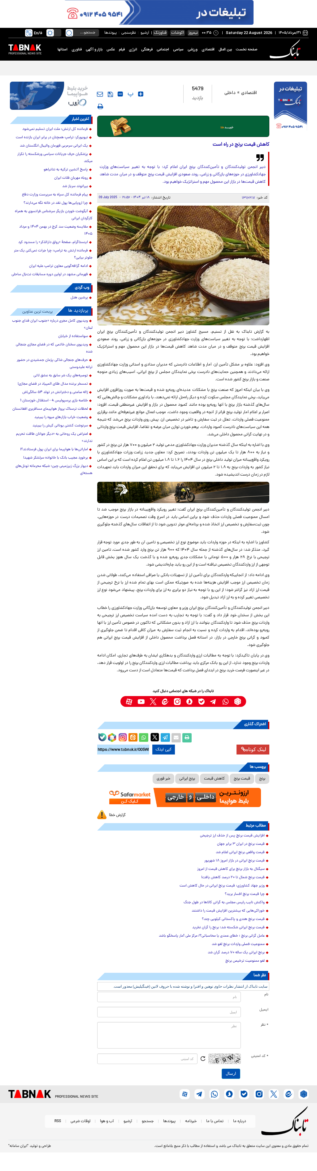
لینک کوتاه (256, 749)
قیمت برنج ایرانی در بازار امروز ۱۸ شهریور (234, 861)
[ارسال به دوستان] (176, 737)
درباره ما (239, 1121)
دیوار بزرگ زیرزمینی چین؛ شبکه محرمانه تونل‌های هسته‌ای (54, 470)
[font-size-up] (141, 94)
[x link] (153, 701)
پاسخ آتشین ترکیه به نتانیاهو (66, 170)
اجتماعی (163, 49)
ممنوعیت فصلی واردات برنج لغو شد (238, 944)
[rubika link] (237, 701)
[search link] (69, 32)
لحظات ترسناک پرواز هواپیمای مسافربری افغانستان (50, 409)
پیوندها (110, 33)
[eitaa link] (165, 701)
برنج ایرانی (187, 779)
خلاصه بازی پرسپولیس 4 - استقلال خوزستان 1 (54, 401)
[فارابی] (183, 126)
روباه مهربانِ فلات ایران (71, 178)
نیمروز (193, 33)
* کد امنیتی (259, 1056)
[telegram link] (213, 701)
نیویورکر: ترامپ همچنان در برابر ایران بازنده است (52, 137)
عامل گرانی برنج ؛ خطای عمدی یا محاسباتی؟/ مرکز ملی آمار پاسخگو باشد (212, 936)
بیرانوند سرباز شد (75, 186)
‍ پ (129, 94)
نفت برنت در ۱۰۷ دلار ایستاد (281, 67)
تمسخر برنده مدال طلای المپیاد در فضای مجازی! (53, 384)
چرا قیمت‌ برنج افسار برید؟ (245, 894)
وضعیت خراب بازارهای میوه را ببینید (61, 417)
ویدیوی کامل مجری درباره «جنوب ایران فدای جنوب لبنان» (52, 324)
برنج (262, 779)
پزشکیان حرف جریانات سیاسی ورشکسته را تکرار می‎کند (55, 158)
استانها (62, 49)
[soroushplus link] (189, 701)
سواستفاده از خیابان (73, 336)
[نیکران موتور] (183, 492)
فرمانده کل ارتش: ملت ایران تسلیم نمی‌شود (55, 129)
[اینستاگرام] (122, 736)
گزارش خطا (117, 815)
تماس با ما (215, 1121)
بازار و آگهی (94, 49)
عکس (110, 49)
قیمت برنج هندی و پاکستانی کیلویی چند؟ (233, 919)
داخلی (230, 93)
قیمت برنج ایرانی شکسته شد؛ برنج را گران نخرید (228, 927)
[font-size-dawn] (120, 94)
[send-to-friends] (100, 94)
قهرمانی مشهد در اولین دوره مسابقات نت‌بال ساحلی (49, 274)
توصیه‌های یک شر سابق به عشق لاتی (60, 375)
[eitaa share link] (132, 737)
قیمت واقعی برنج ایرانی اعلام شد (240, 852)
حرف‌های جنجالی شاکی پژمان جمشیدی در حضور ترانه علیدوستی (55, 363)
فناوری (77, 49)
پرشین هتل (79, 298)
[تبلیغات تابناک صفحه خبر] (290, 107)
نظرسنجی (128, 33)
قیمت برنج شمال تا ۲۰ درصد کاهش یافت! (233, 877)
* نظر (264, 1025)
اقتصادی (208, 49)
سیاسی (178, 49)
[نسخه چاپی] (187, 737)
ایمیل (263, 1010)
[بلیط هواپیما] (51, 96)
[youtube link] (141, 701)
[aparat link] (129, 701)
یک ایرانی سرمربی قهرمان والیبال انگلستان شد (54, 146)
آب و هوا (107, 1121)
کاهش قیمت (214, 779)
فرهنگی (147, 49)
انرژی (133, 49)
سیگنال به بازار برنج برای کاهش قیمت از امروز (231, 869)
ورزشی (193, 49)
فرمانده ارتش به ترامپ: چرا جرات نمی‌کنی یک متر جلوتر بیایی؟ (53, 254)
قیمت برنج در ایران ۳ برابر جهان (241, 844)
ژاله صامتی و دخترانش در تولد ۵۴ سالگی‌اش (55, 392)
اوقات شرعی (80, 1121)
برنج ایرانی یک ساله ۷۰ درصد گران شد (236, 952)
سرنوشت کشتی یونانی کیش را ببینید (60, 426)
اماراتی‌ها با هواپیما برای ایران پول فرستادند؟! (54, 449)
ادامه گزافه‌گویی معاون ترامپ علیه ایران (58, 266)
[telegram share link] (165, 737)
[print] (100, 106)
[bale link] (201, 701)
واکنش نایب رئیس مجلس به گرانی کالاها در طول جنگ (224, 902)
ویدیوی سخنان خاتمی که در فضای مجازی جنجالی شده (54, 348)
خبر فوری (163, 779)
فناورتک (160, 33)
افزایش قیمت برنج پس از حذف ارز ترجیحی (232, 836)
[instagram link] (177, 701)
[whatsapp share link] (143, 737)
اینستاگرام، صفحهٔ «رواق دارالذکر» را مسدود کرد (53, 242)
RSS (57, 1121)
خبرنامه (191, 1121)
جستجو (148, 1121)
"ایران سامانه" (18, 1146)
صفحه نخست (246, 49)
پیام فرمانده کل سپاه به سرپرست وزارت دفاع (55, 195)
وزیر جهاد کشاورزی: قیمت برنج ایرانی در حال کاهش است (222, 886)
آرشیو (145, 33)
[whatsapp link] (225, 701)
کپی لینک (164, 749)
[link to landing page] (286, 49)
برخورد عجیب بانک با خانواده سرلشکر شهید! (55, 458)
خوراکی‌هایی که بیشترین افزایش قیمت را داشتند (228, 911)
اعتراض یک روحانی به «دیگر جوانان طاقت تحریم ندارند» (54, 437)
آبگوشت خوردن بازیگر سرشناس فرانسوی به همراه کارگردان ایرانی (54, 215)
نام (266, 995)
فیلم (122, 49)
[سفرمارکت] (183, 797)
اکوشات (177, 33)
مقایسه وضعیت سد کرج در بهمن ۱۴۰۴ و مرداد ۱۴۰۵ (56, 230)
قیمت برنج (242, 779)
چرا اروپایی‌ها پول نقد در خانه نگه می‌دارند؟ (56, 203)
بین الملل (225, 49)
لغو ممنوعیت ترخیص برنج (245, 961)
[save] (110, 94)
